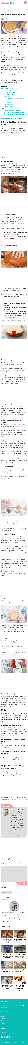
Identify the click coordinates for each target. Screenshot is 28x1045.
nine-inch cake (21, 171)
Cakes (6, 10)
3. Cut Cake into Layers (9, 94)
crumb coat (19, 426)
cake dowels (11, 546)
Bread (2, 1021)
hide (9, 86)
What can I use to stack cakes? (11, 110)
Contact (3, 1032)
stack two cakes (12, 40)
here (11, 922)
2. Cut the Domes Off (9, 92)
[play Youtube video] (14, 332)
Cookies (3, 1018)
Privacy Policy (24, 1042)
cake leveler (18, 322)
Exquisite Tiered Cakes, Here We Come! (11, 118)
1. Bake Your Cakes (8, 90)
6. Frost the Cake (8, 100)
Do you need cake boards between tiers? (14, 112)
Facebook (2, 1037)
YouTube (9, 1037)
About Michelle (6, 806)
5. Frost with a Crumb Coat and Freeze (13, 98)
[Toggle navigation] (25, 2)
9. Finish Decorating (8, 106)
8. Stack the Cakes (8, 104)
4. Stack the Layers (8, 96)
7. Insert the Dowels (8, 102)
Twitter (4, 1037)
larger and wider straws (7, 735)
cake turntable (20, 528)
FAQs (2, 108)
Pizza (2, 1023)
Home (2, 10)
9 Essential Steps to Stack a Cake (9, 88)
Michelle (7, 18)
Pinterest (7, 1037)
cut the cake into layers (16, 248)
